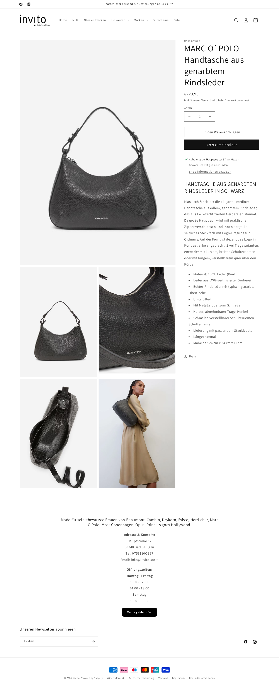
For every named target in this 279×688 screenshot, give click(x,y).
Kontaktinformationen (202, 677)
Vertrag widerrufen (139, 612)
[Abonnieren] (93, 641)
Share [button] (193, 356)
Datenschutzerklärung (141, 677)
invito (76, 678)
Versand (206, 100)
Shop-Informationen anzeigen (210, 172)
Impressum (178, 677)
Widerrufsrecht (115, 677)
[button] (120, 20)
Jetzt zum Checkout (222, 145)
